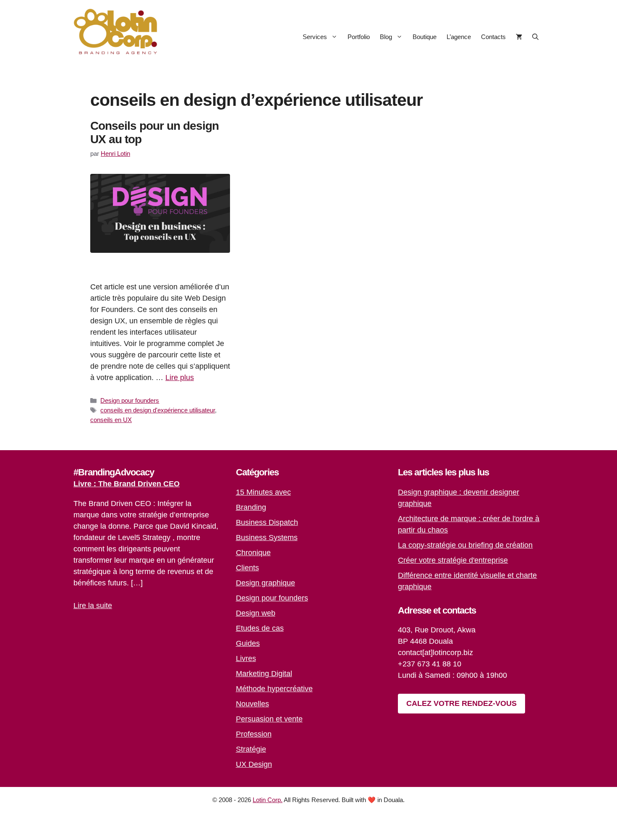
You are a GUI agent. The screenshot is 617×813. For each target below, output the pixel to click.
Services (315, 36)
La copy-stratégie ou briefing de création (465, 545)
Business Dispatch (267, 522)
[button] (535, 36)
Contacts (493, 36)
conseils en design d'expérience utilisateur (157, 410)
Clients (247, 568)
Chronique (253, 552)
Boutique (425, 36)
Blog (386, 36)
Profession (254, 734)
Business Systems (267, 537)
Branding (251, 507)
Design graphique (265, 583)
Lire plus (179, 377)
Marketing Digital (264, 673)
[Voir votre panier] (519, 36)
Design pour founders (129, 400)
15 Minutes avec (263, 492)
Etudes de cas (260, 628)
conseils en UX (111, 419)
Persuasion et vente (269, 719)
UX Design (254, 764)
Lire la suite (92, 605)
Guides (248, 643)
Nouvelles (252, 704)
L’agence (459, 36)
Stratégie (251, 749)
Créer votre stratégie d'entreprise (453, 560)
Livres (246, 658)
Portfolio (359, 36)
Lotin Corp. (267, 799)
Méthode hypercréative (274, 688)
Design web (255, 613)
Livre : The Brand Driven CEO (126, 484)
